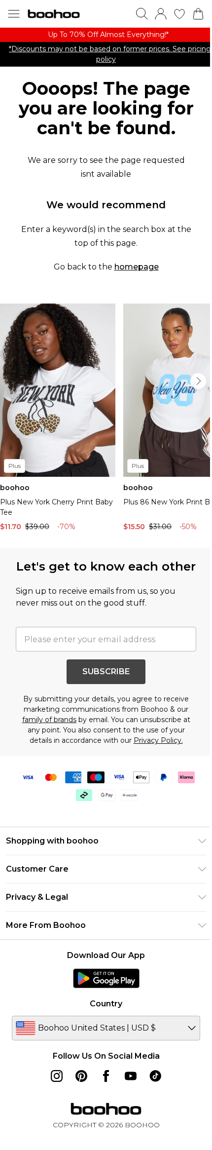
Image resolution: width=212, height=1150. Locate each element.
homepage (136, 266)
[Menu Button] (14, 14)
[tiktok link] (155, 1076)
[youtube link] (131, 1076)
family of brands (49, 719)
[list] (106, 35)
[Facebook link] (106, 1076)
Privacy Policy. (158, 740)
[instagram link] (57, 1076)
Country (106, 1003)
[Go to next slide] (198, 381)
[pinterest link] (81, 1076)
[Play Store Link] (106, 978)
